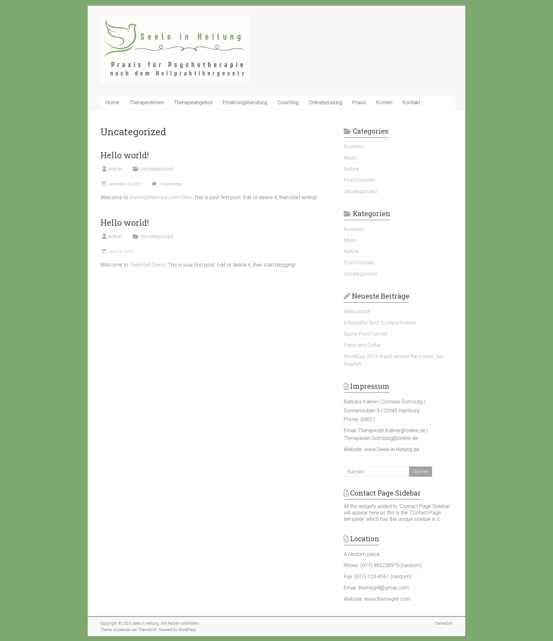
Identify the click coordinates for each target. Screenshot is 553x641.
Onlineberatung (325, 102)
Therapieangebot (193, 102)
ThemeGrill (443, 623)
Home (112, 102)
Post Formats (359, 180)
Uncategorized (156, 169)
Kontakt (411, 102)
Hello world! (124, 155)
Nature (351, 251)
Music (350, 158)
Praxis (359, 102)
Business (354, 147)
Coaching (288, 102)
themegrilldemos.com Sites (161, 197)
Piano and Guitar (362, 345)
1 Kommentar (170, 184)
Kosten (384, 102)
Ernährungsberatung (245, 102)
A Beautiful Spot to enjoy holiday (380, 323)
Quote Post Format (365, 334)
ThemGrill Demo (147, 265)
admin (115, 169)
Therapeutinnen (147, 102)
